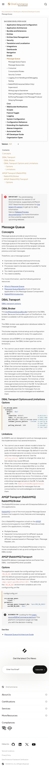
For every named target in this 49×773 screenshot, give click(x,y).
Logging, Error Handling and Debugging (22, 78)
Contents (5, 150)
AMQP (38, 521)
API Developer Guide (15, 134)
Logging (10, 116)
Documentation (7, 12)
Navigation (11, 52)
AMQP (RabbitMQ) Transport (16, 179)
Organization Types (15, 137)
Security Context (14, 74)
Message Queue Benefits (14, 289)
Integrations (12, 46)
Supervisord (12, 87)
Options (9, 166)
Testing (11, 81)
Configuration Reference (17, 122)
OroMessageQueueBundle (16, 312)
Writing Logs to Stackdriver (18, 90)
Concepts (6, 153)
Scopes (10, 110)
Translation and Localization (18, 43)
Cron (9, 103)
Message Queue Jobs (16, 65)
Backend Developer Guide (30, 12)
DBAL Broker (9, 160)
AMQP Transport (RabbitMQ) (14, 173)
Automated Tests (14, 131)
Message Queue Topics (17, 62)
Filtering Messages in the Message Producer (24, 94)
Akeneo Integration (15, 128)
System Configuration (16, 119)
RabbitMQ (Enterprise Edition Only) (21, 84)
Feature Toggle (13, 113)
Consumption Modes (16, 71)
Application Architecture (17, 28)
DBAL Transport (8, 157)
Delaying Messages (15, 100)
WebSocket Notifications (17, 107)
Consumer (12, 68)
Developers (17, 12)
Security (10, 40)
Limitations (10, 169)
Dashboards (12, 49)
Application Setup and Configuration (22, 25)
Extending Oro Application (18, 125)
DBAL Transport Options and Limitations (21, 163)
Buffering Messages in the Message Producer (25, 97)
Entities (10, 34)
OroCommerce (11, 687)
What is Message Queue (14, 286)
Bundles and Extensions (16, 31)
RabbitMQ (6, 511)
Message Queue (13, 58)
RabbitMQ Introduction (13, 294)
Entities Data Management (18, 37)
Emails (9, 55)
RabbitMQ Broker (11, 176)
